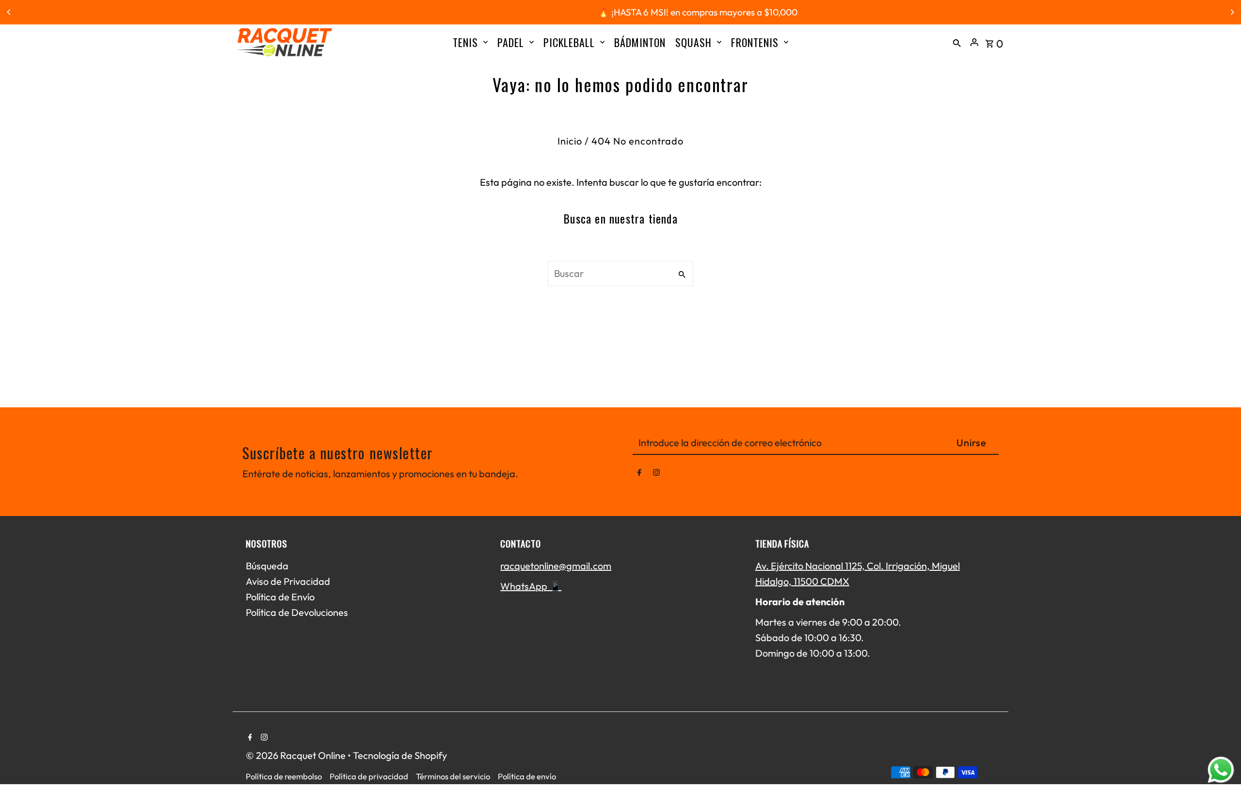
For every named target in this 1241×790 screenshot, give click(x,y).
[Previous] (9, 12)
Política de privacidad (369, 776)
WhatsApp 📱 (530, 586)
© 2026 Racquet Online (297, 755)
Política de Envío (280, 597)
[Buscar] (957, 42)
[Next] (1232, 12)
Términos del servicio (453, 776)
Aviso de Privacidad (288, 581)
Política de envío (527, 776)
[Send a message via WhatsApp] (1221, 770)
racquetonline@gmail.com (555, 566)
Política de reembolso (284, 776)
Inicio (569, 141)
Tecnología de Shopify (400, 755)
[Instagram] (656, 474)
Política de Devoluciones (297, 612)
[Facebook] (639, 474)
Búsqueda (267, 566)
